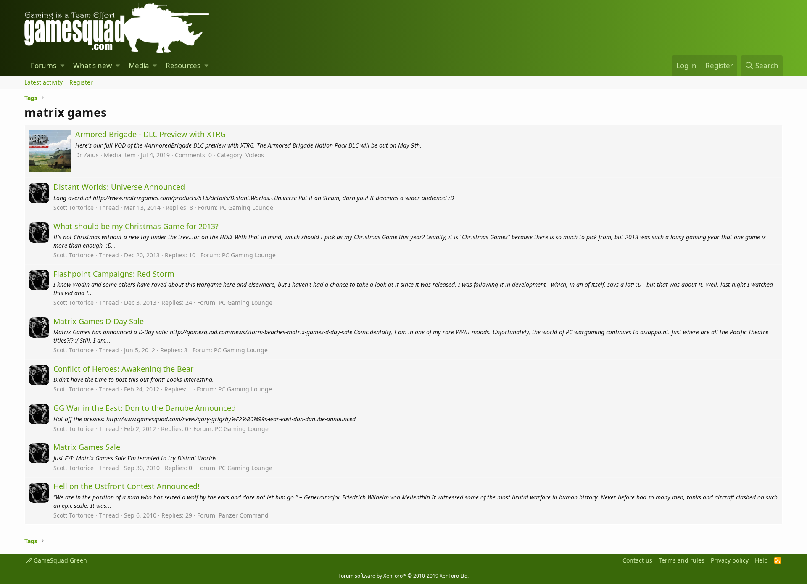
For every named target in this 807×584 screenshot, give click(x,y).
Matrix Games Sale (86, 447)
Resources (183, 65)
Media (139, 65)
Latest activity (43, 82)
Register (81, 82)
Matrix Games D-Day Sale (98, 321)
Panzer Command (244, 515)
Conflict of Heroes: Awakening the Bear (123, 369)
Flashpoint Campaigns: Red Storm (113, 274)
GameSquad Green (59, 560)
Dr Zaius (87, 155)
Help (761, 560)
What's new (92, 65)
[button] (62, 65)
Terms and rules (681, 560)
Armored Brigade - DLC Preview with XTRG (150, 134)
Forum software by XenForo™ (403, 575)
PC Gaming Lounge (246, 207)
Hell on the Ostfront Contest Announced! (126, 486)
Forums (43, 65)
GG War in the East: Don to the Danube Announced (144, 408)
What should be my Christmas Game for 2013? (136, 226)
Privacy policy (730, 560)
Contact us (637, 560)
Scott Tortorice (73, 207)
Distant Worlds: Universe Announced (119, 187)
